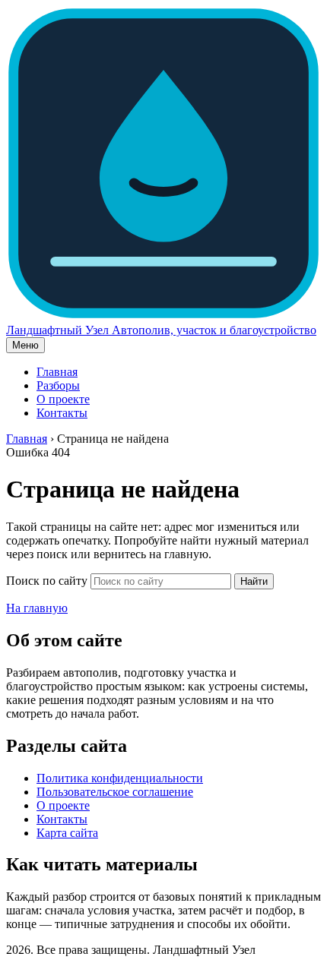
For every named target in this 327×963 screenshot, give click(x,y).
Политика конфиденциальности (120, 778)
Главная (57, 371)
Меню (25, 345)
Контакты (62, 412)
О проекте (63, 399)
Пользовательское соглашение (115, 791)
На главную (37, 607)
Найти (254, 581)
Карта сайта (67, 832)
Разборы (58, 385)
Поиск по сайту (46, 580)
